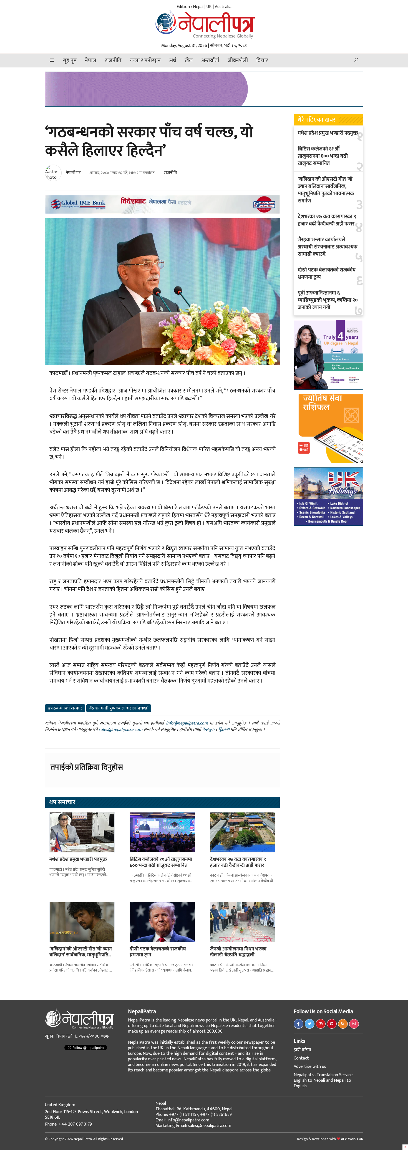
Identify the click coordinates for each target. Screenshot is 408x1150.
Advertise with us (310, 1066)
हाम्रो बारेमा (302, 1050)
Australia (223, 7)
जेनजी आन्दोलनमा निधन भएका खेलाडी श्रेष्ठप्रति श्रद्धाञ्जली (238, 952)
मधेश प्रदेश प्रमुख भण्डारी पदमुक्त (78, 859)
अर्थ (172, 60)
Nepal (198, 7)
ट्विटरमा (224, 729)
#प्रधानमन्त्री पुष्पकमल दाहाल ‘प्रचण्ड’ (118, 708)
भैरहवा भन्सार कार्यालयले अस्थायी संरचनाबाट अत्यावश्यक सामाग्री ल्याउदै (327, 247)
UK (209, 7)
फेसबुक (208, 729)
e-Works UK (354, 1139)
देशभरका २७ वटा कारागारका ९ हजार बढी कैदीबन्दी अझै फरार (238, 862)
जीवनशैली (238, 60)
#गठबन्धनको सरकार (65, 708)
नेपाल (90, 60)
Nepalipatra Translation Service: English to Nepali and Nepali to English (323, 1080)
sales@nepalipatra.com (120, 729)
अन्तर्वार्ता (210, 60)
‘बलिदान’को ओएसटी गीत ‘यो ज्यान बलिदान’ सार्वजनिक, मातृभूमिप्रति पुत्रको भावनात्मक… (80, 955)
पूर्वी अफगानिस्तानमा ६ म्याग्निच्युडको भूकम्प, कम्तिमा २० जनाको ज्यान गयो (328, 300)
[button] (52, 60)
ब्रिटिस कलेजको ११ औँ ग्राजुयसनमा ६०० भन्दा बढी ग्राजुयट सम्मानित (161, 862)
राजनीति (113, 60)
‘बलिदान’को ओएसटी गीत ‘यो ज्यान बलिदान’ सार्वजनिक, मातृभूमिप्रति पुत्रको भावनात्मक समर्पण (326, 190)
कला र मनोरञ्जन (145, 60)
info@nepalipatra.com (187, 723)
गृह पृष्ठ (70, 60)
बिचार (262, 60)
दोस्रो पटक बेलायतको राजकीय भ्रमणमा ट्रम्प (158, 952)
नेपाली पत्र (73, 172)
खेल (189, 60)
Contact (301, 1058)
